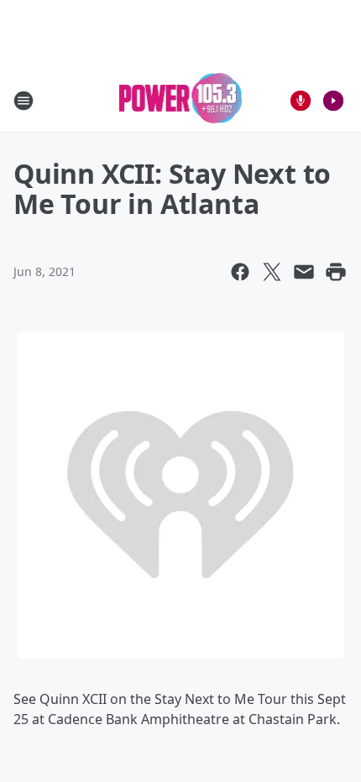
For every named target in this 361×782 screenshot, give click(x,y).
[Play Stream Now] (333, 101)
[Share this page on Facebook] (240, 272)
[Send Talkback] (300, 101)
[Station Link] (181, 100)
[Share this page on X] (272, 272)
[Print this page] (336, 272)
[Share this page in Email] (304, 272)
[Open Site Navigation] (23, 101)
